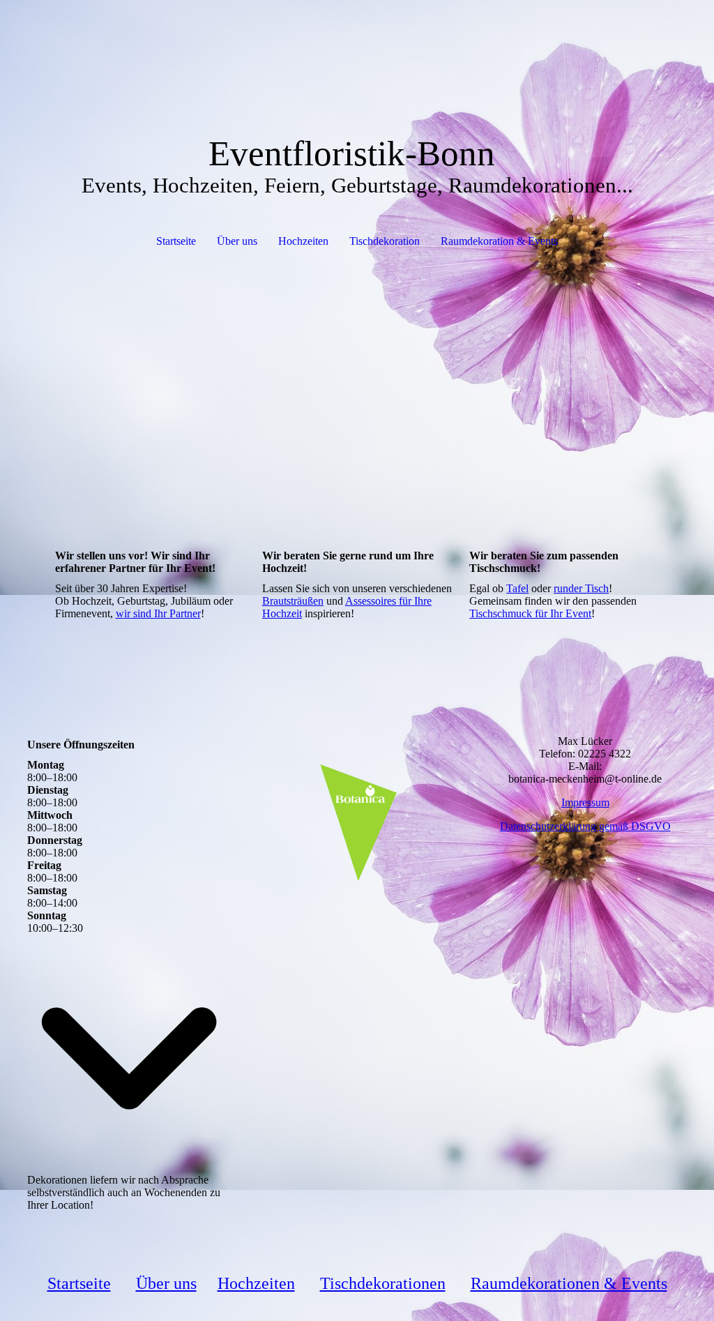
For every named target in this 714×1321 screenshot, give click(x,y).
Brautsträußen (293, 601)
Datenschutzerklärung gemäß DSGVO (585, 826)
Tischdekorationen (383, 1283)
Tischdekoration (384, 241)
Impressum (585, 802)
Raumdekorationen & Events (569, 1283)
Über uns (237, 241)
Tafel (517, 588)
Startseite (176, 241)
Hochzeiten (303, 241)
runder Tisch (581, 588)
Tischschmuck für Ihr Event (530, 613)
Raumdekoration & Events (499, 241)
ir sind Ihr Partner (162, 613)
